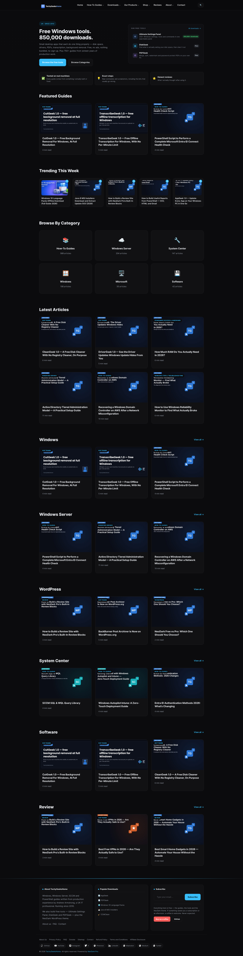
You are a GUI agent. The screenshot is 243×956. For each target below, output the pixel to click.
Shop (145, 5)
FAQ (55, 924)
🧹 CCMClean (103, 914)
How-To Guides (94, 5)
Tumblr (157, 946)
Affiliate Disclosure (137, 940)
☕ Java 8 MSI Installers (108, 910)
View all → (199, 439)
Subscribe (193, 897)
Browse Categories (80, 62)
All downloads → (194, 28)
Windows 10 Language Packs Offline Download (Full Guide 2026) (52, 201)
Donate (72, 940)
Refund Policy (101, 940)
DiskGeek (53, 915)
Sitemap (81, 940)
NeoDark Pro (93, 951)
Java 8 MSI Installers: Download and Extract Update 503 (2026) (85, 201)
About (169, 5)
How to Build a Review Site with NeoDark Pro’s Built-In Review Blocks (120, 201)
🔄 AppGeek (103, 896)
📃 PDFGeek (103, 900)
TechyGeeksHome (56, 6)
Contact (181, 5)
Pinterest (98, 946)
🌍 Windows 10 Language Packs (111, 905)
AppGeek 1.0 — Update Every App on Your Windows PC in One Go (188, 201)
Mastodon (128, 946)
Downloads (113, 5)
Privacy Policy (55, 940)
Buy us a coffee (162, 919)
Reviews (158, 5)
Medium (143, 946)
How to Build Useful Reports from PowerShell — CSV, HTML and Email (155, 201)
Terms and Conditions (119, 940)
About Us (43, 940)
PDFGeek (67, 915)
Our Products (130, 5)
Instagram (74, 946)
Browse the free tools (52, 62)
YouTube (59, 946)
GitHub (177, 919)
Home (80, 5)
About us (46, 924)
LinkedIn (113, 946)
